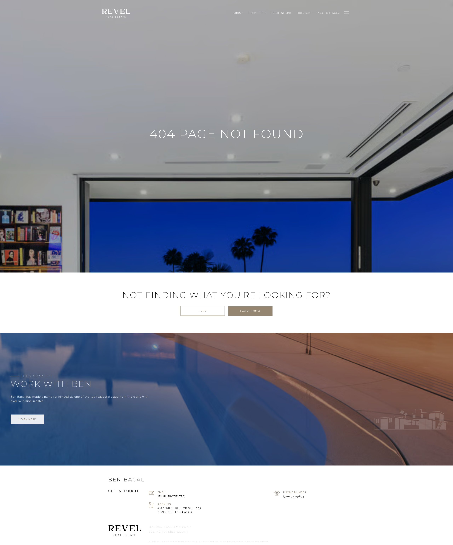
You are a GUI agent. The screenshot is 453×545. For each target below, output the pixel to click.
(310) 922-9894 (293, 496)
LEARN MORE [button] (27, 419)
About (238, 13)
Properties (257, 13)
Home (203, 311)
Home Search (282, 13)
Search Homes (250, 311)
